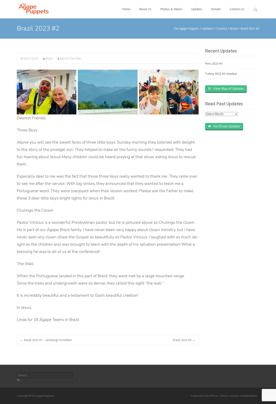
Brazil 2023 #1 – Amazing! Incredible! (46, 340)
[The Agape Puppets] (30, 8)
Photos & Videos (171, 9)
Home (126, 9)
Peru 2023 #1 (214, 63)
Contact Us (237, 9)
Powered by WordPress (204, 396)
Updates (196, 9)
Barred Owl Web (70, 58)
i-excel (232, 396)
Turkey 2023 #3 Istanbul (221, 74)
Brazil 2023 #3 (184, 340)
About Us (145, 9)
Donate (216, 9)
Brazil (49, 58)
